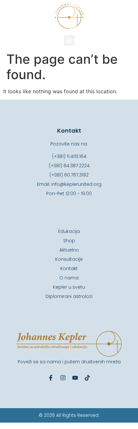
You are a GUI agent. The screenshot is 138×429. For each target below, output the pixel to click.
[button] (69, 40)
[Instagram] (63, 378)
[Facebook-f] (51, 378)
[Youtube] (75, 378)
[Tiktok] (87, 378)
